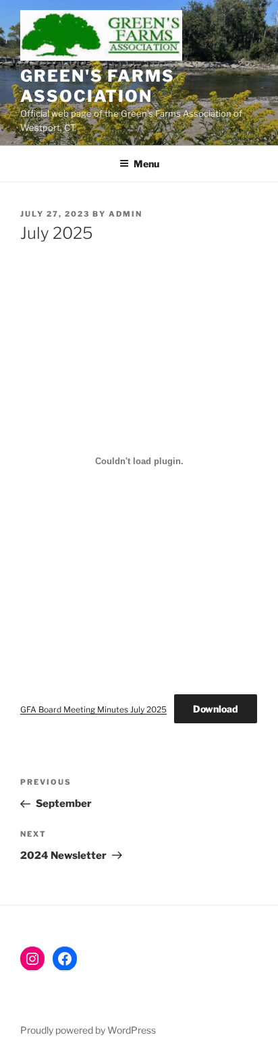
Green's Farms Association (97, 86)
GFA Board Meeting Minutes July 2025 (93, 709)
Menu (146, 163)
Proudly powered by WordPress (88, 1030)
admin (125, 214)
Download (215, 709)
